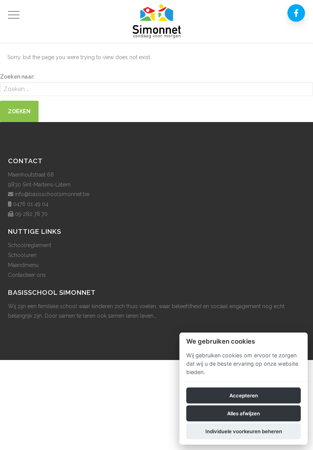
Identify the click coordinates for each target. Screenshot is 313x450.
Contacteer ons (27, 275)
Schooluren (22, 255)
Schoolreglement (29, 245)
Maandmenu (23, 265)
